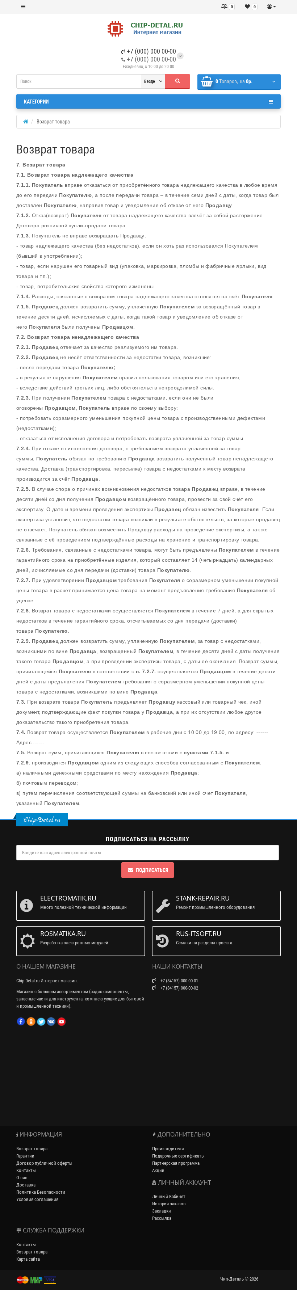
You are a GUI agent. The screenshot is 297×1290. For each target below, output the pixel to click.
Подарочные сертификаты (178, 1156)
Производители (168, 1148)
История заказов (169, 1203)
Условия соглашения (37, 1199)
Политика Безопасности (40, 1192)
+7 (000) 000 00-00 (150, 51)
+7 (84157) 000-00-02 (178, 988)
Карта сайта (28, 1259)
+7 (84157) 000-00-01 (178, 980)
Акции (158, 1170)
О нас (21, 1177)
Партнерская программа (176, 1163)
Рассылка (161, 1218)
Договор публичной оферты (44, 1163)
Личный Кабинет (168, 1196)
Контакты (26, 1170)
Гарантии (25, 1156)
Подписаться (152, 870)
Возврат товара (31, 1148)
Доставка (25, 1185)
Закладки (161, 1211)
